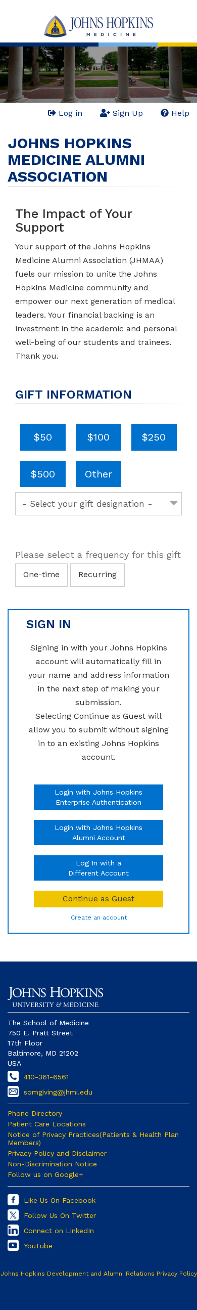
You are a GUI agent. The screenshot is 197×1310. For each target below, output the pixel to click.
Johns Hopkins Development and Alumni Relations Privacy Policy (99, 1273)
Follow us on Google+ (45, 1174)
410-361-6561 (46, 1077)
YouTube (38, 1246)
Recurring (97, 574)
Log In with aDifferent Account (98, 868)
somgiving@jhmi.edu (58, 1092)
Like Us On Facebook (59, 1200)
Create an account (99, 917)
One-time (41, 574)
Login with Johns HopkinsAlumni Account (98, 832)
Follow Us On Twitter (60, 1215)
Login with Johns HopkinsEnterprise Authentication (98, 797)
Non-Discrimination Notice (52, 1164)
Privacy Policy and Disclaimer (57, 1153)
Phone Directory (35, 1113)
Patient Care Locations (47, 1124)
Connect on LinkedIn (59, 1231)
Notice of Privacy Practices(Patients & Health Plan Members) (93, 1138)
